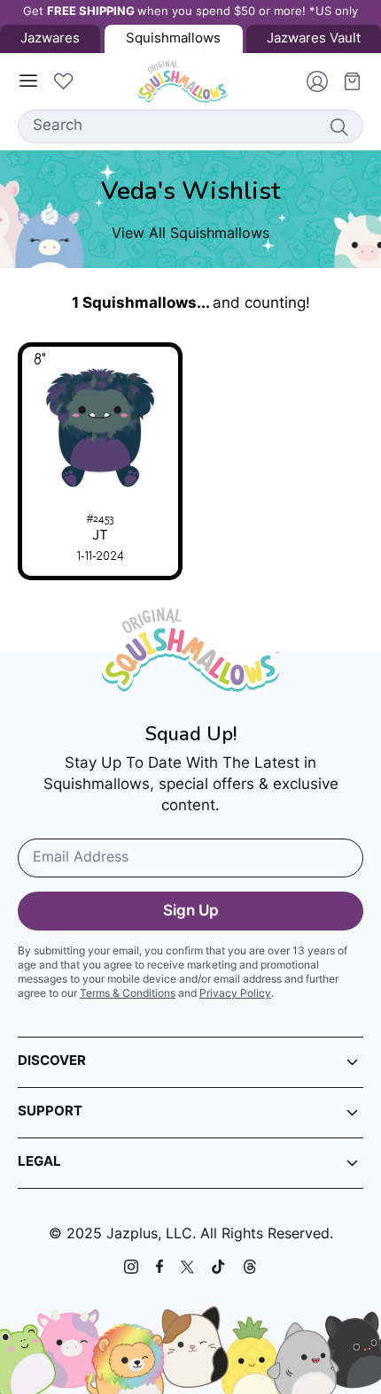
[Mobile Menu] (28, 81)
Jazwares (50, 39)
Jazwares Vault (314, 39)
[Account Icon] (310, 81)
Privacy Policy (235, 994)
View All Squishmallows (190, 234)
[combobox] (190, 126)
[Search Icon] (338, 126)
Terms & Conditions (127, 994)
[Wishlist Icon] (63, 81)
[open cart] (345, 81)
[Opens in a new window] (131, 1267)
